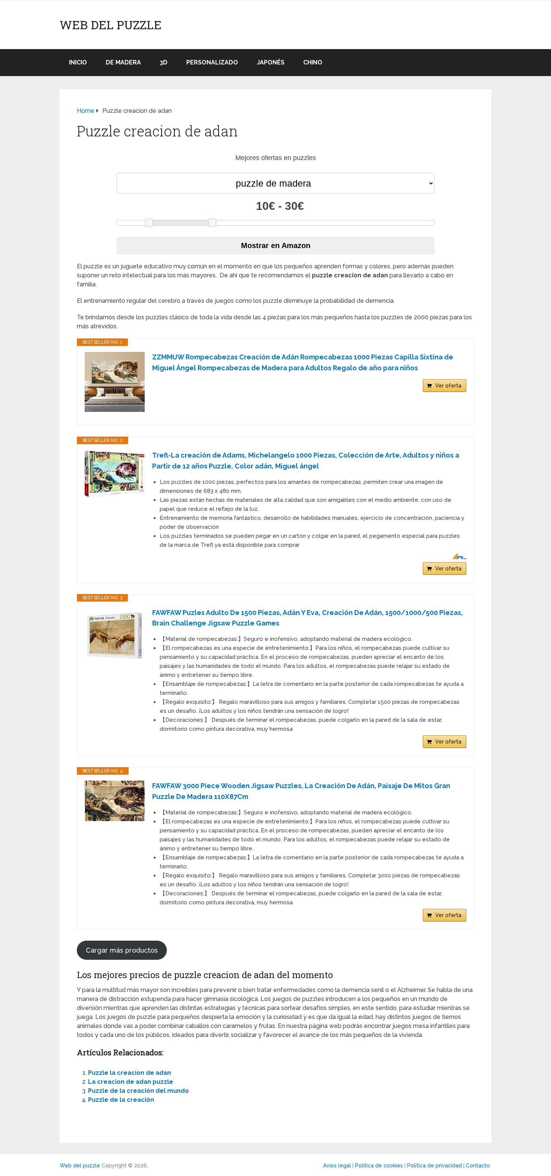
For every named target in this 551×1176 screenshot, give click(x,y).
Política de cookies (379, 1166)
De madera (123, 62)
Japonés (270, 62)
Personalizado (212, 62)
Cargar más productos (122, 950)
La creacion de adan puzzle (130, 1081)
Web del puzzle (111, 25)
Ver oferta (448, 386)
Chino (312, 62)
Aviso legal (337, 1166)
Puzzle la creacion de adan (129, 1072)
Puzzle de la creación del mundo (138, 1090)
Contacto (478, 1166)
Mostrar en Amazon (275, 245)
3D (164, 62)
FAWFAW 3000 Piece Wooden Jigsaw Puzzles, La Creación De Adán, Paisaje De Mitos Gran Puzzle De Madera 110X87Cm (301, 791)
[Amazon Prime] (456, 556)
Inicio (78, 62)
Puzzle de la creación (121, 1099)
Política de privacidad (434, 1166)
